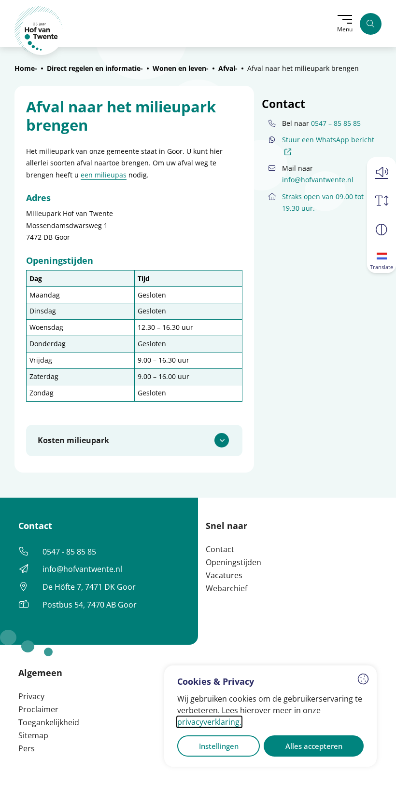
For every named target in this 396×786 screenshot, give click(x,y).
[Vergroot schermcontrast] (381, 229)
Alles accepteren (313, 746)
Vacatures (224, 575)
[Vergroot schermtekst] (381, 200)
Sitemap (33, 735)
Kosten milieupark (73, 440)
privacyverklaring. (209, 722)
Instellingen (219, 746)
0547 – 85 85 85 (336, 123)
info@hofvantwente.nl (318, 179)
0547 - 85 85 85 (69, 551)
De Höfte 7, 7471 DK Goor (89, 587)
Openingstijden (233, 562)
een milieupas (104, 174)
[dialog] (270, 716)
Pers (26, 748)
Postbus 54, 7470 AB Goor (89, 604)
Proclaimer (38, 709)
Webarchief (226, 588)
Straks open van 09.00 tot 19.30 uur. (323, 202)
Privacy (31, 696)
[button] (381, 171)
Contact (220, 549)
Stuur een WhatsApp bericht (328, 145)
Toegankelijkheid (48, 722)
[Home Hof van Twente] (38, 30)
